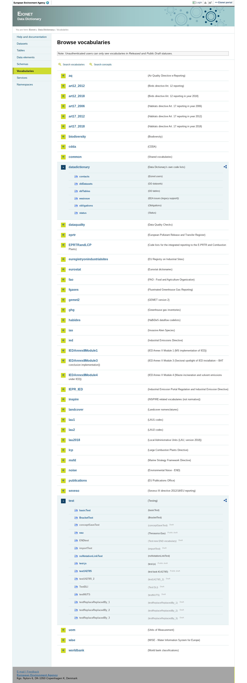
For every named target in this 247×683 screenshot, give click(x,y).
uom (72, 630)
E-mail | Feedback (28, 671)
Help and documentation (32, 36)
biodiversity (77, 136)
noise (73, 470)
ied (71, 340)
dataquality (77, 224)
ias (71, 330)
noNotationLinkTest (90, 556)
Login (199, 2)
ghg (71, 310)
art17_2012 (77, 116)
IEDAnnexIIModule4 (83, 375)
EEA (33, 3)
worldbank (76, 650)
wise (72, 640)
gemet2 (74, 299)
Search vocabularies (74, 64)
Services (22, 77)
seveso (74, 490)
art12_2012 (77, 86)
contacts (84, 176)
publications (78, 480)
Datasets (22, 43)
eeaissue (84, 198)
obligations (86, 205)
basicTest (85, 510)
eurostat (75, 269)
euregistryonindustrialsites (88, 259)
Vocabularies (25, 70)
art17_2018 (77, 126)
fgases (74, 289)
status (82, 212)
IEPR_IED (76, 389)
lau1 (72, 419)
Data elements (26, 57)
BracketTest (86, 517)
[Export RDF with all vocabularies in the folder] (225, 167)
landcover (76, 409)
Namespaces (25, 84)
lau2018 (74, 440)
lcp (71, 450)
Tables (21, 50)
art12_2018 (77, 96)
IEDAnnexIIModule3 (83, 360)
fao (71, 279)
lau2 (72, 429)
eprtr (72, 235)
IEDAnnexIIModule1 (83, 350)
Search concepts (103, 64)
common (75, 156)
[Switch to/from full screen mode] (211, 3)
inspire (74, 399)
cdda (72, 146)
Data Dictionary (46, 30)
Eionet (32, 30)
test (71, 500)
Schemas (22, 64)
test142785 (85, 571)
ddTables (84, 191)
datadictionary (79, 167)
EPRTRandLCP (80, 245)
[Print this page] (206, 3)
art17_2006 (77, 106)
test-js (82, 563)
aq (70, 75)
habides (74, 320)
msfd (72, 460)
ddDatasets (85, 183)
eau (81, 532)
